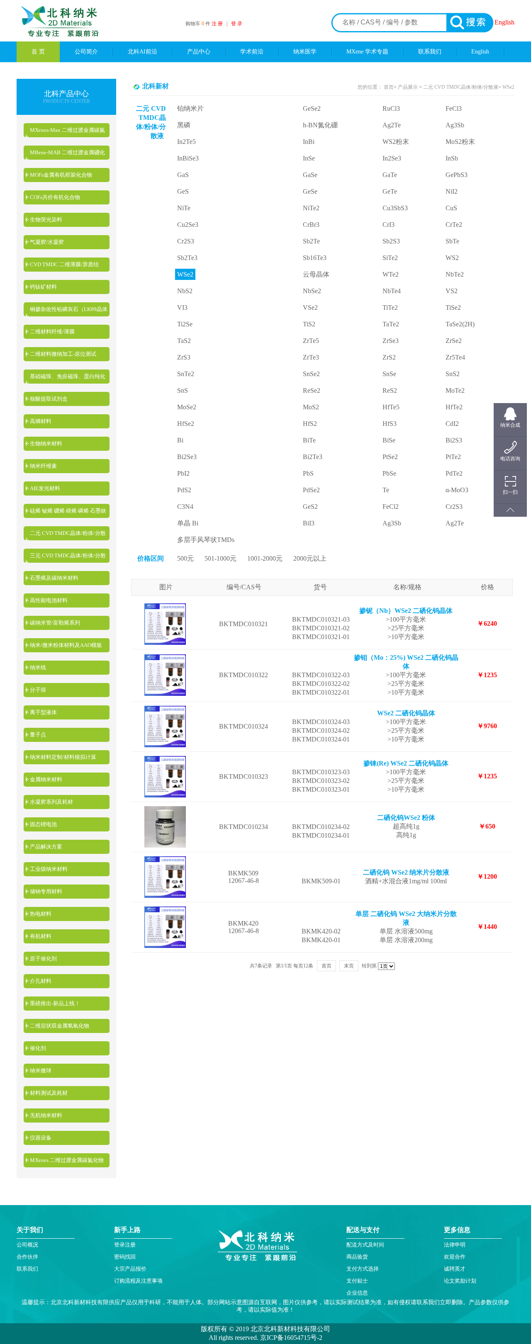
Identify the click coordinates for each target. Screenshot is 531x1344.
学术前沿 (251, 52)
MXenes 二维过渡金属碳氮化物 (67, 1160)
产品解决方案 (46, 846)
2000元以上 (309, 558)
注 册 (217, 24)
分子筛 (38, 690)
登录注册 (125, 1245)
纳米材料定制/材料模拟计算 (63, 757)
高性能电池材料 (49, 600)
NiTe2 (311, 207)
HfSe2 (185, 423)
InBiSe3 (188, 158)
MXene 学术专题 (367, 52)
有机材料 (40, 936)
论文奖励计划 (460, 1281)
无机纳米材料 (46, 1115)
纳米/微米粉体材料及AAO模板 (66, 645)
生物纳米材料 (46, 443)
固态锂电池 (43, 824)
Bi (180, 440)
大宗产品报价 (130, 1269)
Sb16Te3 (314, 257)
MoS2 (311, 407)
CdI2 (452, 423)
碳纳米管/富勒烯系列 (55, 623)
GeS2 (310, 506)
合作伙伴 (27, 1257)
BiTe (309, 440)
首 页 (38, 52)
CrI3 (388, 224)
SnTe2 (185, 373)
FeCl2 (390, 506)
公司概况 (27, 1245)
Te (385, 489)
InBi (308, 141)
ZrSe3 (390, 340)
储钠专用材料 (46, 891)
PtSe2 (390, 456)
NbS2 (184, 290)
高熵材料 (40, 421)
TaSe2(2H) (460, 324)
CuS (451, 207)
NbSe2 (312, 290)
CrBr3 (311, 224)
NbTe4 (391, 290)
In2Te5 (186, 141)
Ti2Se (184, 324)
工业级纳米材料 (49, 869)
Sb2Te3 (187, 257)
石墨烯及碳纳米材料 (54, 578)
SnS (182, 390)
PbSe (389, 473)
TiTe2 (390, 307)
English (504, 22)
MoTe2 (455, 390)
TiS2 (309, 324)
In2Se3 (391, 158)
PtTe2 (453, 456)
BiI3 (308, 523)
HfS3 (389, 423)
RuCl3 (391, 108)
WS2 (452, 257)
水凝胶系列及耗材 (51, 802)
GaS (183, 174)
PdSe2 (311, 489)
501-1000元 (220, 558)
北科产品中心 (66, 94)
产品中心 (198, 52)
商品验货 (357, 1257)
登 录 (236, 24)
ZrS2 (389, 357)
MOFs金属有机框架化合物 (61, 175)
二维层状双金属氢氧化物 (59, 1026)
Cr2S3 (185, 241)
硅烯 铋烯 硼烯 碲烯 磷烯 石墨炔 (68, 511)
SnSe (389, 373)
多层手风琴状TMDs (205, 539)
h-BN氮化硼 (320, 125)
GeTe (389, 191)
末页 (349, 966)
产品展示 (407, 87)
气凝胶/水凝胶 (47, 242)
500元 (185, 558)
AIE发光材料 (45, 488)
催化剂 (38, 1048)
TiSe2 (453, 307)
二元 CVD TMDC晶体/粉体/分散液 (460, 87)
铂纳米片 (190, 108)
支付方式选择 (362, 1269)
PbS (308, 473)
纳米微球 (40, 1070)
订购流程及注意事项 (138, 1281)
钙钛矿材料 (43, 287)
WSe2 (508, 87)
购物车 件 (198, 24)
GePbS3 (457, 174)
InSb (452, 158)
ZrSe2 (454, 340)
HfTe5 (390, 407)
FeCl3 (454, 108)
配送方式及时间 (365, 1245)
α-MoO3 (457, 489)
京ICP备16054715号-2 (290, 1337)
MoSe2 (186, 407)
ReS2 (389, 390)
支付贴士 (357, 1281)
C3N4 (185, 506)
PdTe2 (454, 473)
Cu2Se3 (187, 224)
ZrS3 (183, 357)
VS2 (452, 290)
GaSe (310, 174)
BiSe (388, 440)
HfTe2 (454, 407)
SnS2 (453, 373)
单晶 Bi (187, 523)
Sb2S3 (391, 241)
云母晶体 (316, 274)
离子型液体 (43, 712)
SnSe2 (311, 373)
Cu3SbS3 (395, 207)
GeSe (310, 191)
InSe (309, 158)
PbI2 (183, 473)
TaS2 (184, 340)
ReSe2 (311, 390)
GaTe (389, 174)
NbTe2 (455, 274)
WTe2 (390, 274)
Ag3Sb (455, 125)
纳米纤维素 (43, 466)
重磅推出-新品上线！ (55, 1003)
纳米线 (38, 667)
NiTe (183, 207)
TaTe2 (390, 324)
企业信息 (357, 1293)
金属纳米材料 (46, 779)
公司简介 (86, 52)
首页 (389, 87)
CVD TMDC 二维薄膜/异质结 (64, 264)
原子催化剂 (43, 958)
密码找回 (125, 1257)
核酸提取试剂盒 (49, 399)
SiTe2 (390, 257)
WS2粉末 (395, 141)
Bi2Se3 (187, 456)
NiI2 (452, 191)
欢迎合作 (454, 1257)
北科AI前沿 (142, 52)
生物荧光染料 (46, 219)
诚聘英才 (454, 1269)
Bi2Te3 (312, 456)
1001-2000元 (265, 558)
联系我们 (429, 52)
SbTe (452, 241)
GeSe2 (312, 108)
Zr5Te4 (455, 357)
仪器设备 (40, 1138)
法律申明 (454, 1245)
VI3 (182, 307)
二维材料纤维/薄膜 (52, 331)
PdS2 (184, 489)
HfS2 (310, 423)
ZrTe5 (311, 340)
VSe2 (310, 307)
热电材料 (40, 914)
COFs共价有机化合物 (55, 197)
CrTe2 (454, 224)
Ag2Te (391, 125)
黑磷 (183, 125)
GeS (183, 191)
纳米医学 (305, 52)
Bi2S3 (454, 440)
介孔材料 (40, 981)
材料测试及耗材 (49, 1093)
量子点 (38, 735)
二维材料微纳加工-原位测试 (63, 354)
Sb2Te (311, 241)
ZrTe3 (311, 357)
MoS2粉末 (460, 141)
